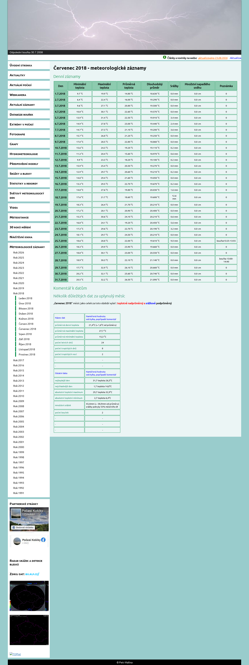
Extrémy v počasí (21, 124)
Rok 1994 (18, 477)
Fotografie (17, 134)
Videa (14, 207)
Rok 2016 (18, 365)
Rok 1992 (18, 487)
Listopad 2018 (27, 349)
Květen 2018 (26, 318)
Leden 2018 (25, 298)
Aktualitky (17, 75)
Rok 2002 (18, 436)
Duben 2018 (26, 313)
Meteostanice (19, 217)
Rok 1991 (18, 493)
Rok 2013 (18, 380)
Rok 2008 (18, 406)
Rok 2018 (18, 293)
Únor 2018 (25, 303)
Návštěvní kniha (21, 237)
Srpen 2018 (25, 334)
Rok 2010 (18, 396)
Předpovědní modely (24, 163)
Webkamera (18, 94)
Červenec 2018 (27, 328)
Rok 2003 (18, 431)
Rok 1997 (18, 462)
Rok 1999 (18, 452)
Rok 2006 (18, 416)
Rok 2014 (18, 375)
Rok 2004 (18, 426)
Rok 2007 (18, 411)
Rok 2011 (18, 390)
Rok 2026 (18, 252)
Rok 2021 (18, 278)
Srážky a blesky (21, 173)
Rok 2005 (18, 421)
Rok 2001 (18, 441)
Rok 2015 (18, 370)
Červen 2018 (26, 323)
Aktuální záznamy (22, 104)
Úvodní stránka (21, 65)
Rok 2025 (18, 257)
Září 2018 (24, 339)
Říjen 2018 (25, 344)
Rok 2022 (18, 272)
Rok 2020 (18, 283)
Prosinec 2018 (27, 354)
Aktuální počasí (21, 85)
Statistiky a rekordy (24, 183)
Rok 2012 (18, 385)
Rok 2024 (18, 262)
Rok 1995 (18, 472)
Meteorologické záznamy (27, 247)
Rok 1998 (18, 457)
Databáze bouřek (21, 114)
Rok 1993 (18, 482)
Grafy (14, 144)
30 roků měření (20, 227)
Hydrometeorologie (24, 154)
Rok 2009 (18, 401)
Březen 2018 (26, 308)
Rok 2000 (18, 447)
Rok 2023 (18, 267)
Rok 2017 (18, 360)
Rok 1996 (18, 467)
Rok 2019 (18, 288)
